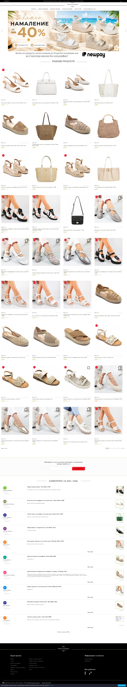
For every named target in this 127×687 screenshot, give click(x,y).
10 (123, 448)
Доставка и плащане (15, 663)
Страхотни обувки (31, 530)
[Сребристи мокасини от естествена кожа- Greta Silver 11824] (77, 253)
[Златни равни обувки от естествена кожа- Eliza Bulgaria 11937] (15, 422)
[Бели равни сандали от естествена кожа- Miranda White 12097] (109, 422)
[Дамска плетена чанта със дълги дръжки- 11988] (46, 168)
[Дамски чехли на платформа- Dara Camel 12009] (77, 339)
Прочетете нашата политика (33, 682)
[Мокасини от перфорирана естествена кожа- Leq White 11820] (15, 253)
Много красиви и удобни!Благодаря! (36, 503)
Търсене (12, 673)
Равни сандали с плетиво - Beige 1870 (104, 357)
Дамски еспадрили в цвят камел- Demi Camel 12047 (107, 315)
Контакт (12, 669)
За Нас (12, 661)
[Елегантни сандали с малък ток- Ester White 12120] (15, 83)
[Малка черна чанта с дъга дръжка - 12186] (77, 210)
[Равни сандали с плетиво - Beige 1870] (109, 339)
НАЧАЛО (33, 9)
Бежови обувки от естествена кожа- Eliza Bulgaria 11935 (108, 399)
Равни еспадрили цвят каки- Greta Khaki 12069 (44, 357)
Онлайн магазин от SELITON (108, 683)
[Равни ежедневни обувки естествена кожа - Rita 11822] (46, 253)
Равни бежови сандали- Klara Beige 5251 (42, 399)
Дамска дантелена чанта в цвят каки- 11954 (105, 145)
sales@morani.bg (89, 659)
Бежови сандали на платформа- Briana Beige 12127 (76, 187)
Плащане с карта (33, 665)
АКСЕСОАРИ (77, 9)
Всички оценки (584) (63, 632)
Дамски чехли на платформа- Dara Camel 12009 (75, 357)
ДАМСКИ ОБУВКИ (55, 9)
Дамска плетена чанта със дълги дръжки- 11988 (44, 187)
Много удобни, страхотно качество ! (36, 604)
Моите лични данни (46, 682)
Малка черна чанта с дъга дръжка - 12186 (74, 230)
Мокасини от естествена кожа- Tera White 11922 (75, 441)
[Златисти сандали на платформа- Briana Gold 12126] (15, 168)
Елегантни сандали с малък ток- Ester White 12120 (13, 102)
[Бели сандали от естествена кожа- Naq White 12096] (46, 296)
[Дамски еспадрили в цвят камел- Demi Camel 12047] (109, 296)
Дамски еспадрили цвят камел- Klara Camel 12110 (13, 145)
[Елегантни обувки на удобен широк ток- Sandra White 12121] (77, 83)
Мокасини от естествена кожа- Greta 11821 (105, 230)
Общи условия (14, 671)
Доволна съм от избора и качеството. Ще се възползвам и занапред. (43, 619)
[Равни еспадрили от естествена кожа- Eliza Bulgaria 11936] (46, 422)
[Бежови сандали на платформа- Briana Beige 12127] (77, 168)
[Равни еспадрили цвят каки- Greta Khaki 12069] (46, 339)
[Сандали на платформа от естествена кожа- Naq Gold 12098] (15, 296)
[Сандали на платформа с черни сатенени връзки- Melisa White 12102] (15, 210)
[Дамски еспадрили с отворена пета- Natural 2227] (15, 339)
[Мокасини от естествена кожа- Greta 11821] (109, 210)
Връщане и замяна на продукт (17, 667)
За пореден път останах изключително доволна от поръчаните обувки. (44, 489)
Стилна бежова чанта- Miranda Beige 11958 (105, 187)
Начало (12, 659)
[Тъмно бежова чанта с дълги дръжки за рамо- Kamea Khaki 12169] (46, 126)
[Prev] (2, 30)
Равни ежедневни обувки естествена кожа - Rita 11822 (45, 272)
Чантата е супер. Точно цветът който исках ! (38, 516)
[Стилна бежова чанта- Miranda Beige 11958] (109, 168)
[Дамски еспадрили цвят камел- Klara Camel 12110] (15, 126)
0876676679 (6, 1)
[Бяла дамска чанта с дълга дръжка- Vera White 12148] (46, 83)
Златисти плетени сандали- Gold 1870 (10, 399)
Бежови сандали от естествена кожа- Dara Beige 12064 (77, 399)
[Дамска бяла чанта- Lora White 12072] (109, 83)
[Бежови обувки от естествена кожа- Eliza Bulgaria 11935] (109, 380)
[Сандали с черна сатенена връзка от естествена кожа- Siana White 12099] (46, 210)
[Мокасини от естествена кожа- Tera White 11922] (77, 422)
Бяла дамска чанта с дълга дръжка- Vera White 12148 (45, 102)
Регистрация (13, 665)
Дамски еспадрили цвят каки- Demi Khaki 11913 (75, 145)
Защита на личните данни (35, 659)
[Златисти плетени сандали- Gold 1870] (15, 380)
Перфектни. (30, 589)
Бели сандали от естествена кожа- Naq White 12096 (45, 315)
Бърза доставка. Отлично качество (35, 543)
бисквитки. (51, 685)
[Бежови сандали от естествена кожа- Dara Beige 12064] (77, 380)
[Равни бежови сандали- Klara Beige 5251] (46, 380)
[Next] (125, 30)
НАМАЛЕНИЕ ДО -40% (90, 9)
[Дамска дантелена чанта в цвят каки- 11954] (109, 126)
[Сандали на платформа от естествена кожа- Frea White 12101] (109, 253)
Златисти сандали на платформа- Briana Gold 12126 (14, 187)
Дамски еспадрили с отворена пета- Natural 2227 (13, 357)
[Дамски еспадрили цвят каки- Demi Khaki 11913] (77, 126)
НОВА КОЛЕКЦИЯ (43, 9)
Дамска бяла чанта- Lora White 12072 (104, 102)
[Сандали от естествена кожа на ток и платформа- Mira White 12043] (77, 296)
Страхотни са (30, 559)
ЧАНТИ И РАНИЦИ (67, 9)
